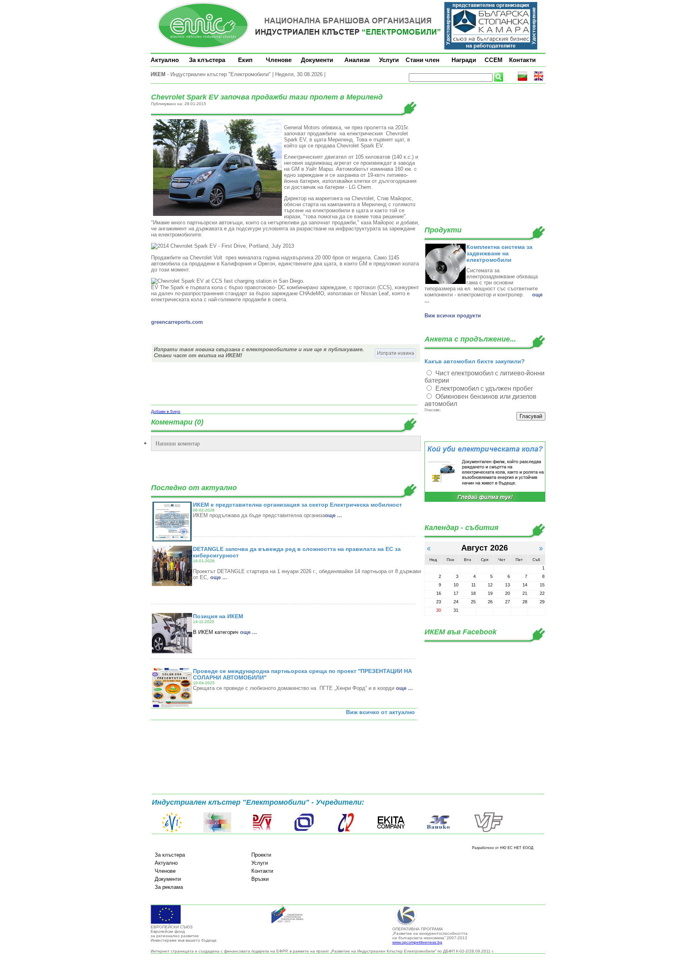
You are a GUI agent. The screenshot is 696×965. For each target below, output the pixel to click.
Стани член (422, 59)
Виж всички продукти (453, 316)
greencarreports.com (177, 322)
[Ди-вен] (262, 831)
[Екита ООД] (391, 831)
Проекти (261, 855)
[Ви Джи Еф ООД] (488, 831)
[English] (538, 79)
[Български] (522, 79)
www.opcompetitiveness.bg (417, 942)
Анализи (357, 59)
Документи (317, 59)
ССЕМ (494, 59)
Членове (279, 59)
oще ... (333, 515)
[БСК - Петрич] (217, 831)
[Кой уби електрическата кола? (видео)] (485, 500)
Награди (464, 59)
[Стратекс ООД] (345, 831)
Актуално (165, 59)
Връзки (260, 879)
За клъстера (207, 59)
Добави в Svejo (165, 411)
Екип (245, 59)
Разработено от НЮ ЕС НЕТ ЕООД (502, 848)
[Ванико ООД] (438, 831)
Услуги (389, 59)
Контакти (522, 59)
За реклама (169, 887)
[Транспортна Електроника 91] (304, 831)
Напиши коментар (177, 443)
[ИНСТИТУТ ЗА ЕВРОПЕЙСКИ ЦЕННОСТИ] (172, 831)
